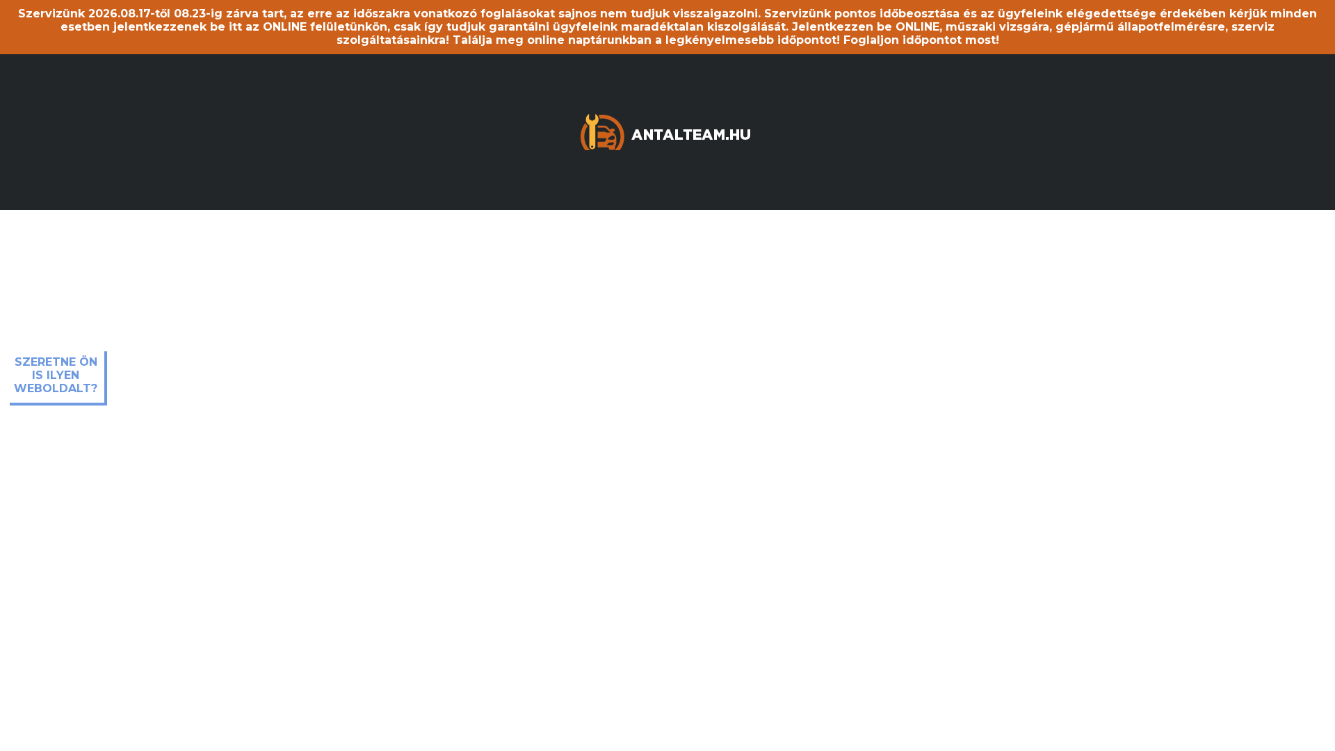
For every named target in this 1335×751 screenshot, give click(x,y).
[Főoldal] (667, 130)
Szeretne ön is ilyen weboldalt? (55, 375)
